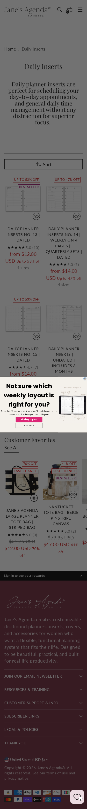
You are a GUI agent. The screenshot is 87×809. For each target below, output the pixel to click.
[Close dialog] (85, 378)
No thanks (28, 425)
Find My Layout (29, 419)
